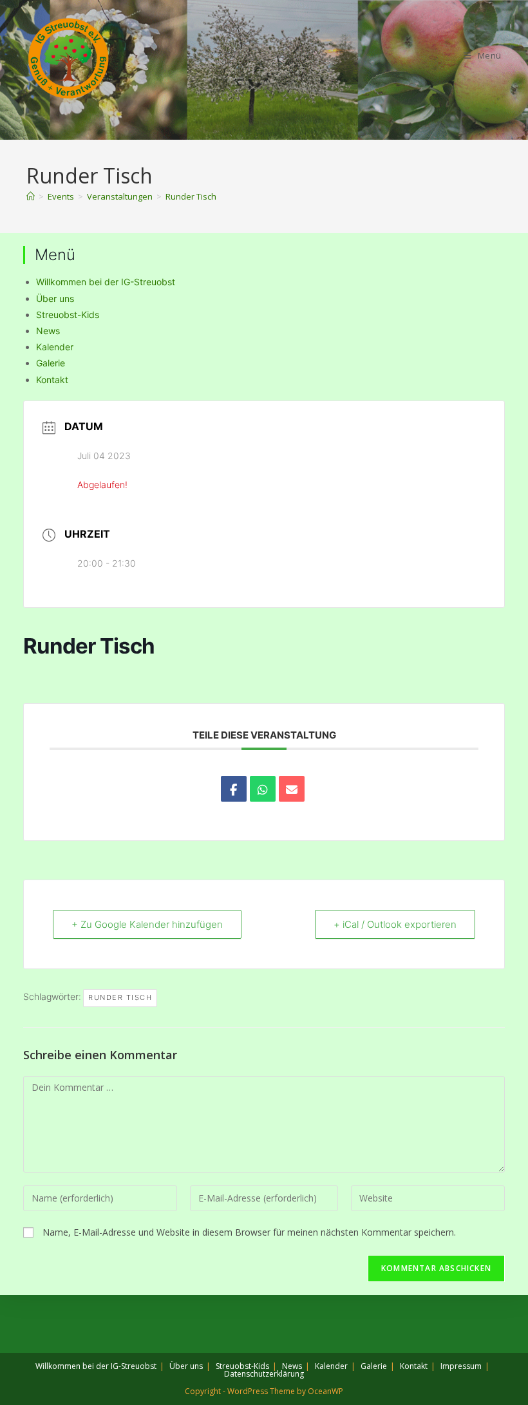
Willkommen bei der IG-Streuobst (105, 281)
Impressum (461, 1366)
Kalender (54, 346)
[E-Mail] (292, 789)
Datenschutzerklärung (264, 1373)
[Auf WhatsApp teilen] (263, 789)
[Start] (30, 196)
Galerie (50, 362)
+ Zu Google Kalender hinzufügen (147, 924)
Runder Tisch (190, 196)
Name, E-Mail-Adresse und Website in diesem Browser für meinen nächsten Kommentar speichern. (249, 1232)
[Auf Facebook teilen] (234, 789)
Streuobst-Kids (67, 314)
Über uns (55, 298)
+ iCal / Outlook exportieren (395, 924)
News (48, 330)
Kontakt (52, 379)
